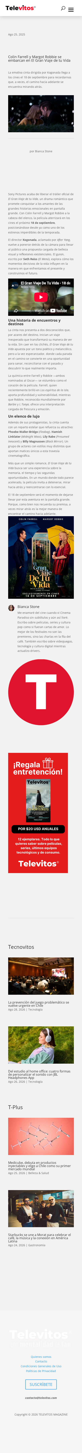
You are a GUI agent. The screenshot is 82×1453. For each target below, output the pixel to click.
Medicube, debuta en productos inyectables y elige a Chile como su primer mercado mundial (39, 1165)
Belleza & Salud (38, 1173)
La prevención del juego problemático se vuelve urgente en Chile (38, 1004)
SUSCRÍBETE (41, 1384)
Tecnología (35, 1009)
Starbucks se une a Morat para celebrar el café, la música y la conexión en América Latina (39, 1238)
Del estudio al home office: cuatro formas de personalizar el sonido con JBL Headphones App (39, 1074)
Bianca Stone (43, 151)
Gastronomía (36, 1245)
